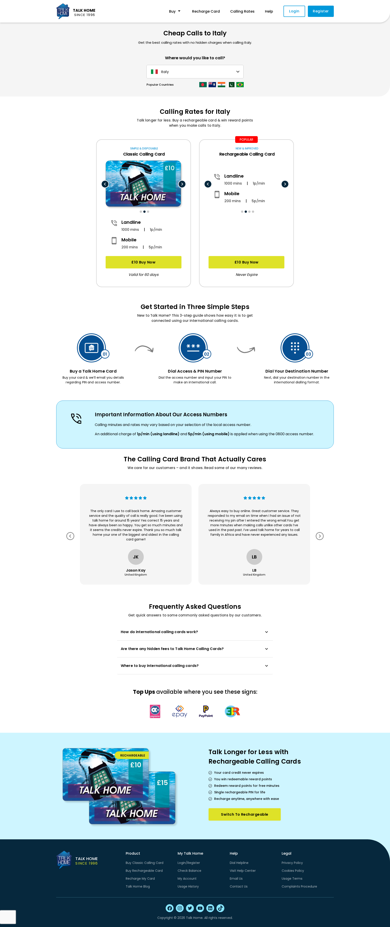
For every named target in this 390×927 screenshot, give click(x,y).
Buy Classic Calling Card (144, 863)
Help (269, 11)
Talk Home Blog (138, 886)
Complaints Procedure (299, 886)
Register (321, 11)
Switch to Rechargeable (244, 814)
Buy (172, 11)
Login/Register (189, 863)
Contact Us (239, 886)
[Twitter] (190, 908)
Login (294, 11)
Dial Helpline (239, 863)
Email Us (236, 878)
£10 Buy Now (143, 262)
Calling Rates (242, 11)
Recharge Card (206, 11)
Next (182, 184)
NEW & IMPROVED (247, 148)
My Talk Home (190, 853)
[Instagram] (180, 908)
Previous (105, 184)
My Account (187, 878)
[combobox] (194, 71)
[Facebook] (170, 908)
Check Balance (189, 870)
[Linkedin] (210, 908)
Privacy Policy (292, 863)
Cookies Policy (293, 870)
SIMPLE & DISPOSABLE (144, 148)
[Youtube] (200, 908)
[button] (195, 632)
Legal (286, 853)
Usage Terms (292, 878)
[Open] (238, 71)
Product (133, 853)
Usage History (188, 886)
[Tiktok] (220, 908)
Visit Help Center (243, 870)
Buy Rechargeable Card (144, 870)
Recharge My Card (140, 878)
